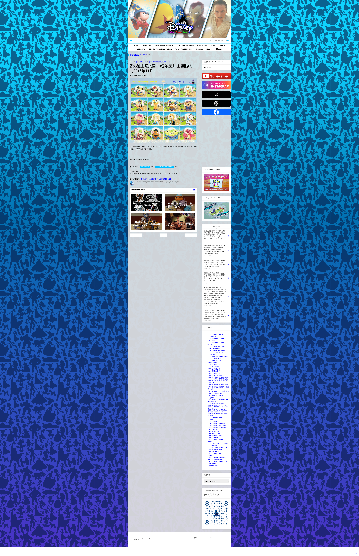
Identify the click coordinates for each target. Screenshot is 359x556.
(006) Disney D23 (214, 358)
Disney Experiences (186, 45)
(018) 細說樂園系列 (214, 394)
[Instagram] (213, 40)
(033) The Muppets (214, 435)
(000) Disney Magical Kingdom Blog (215, 335)
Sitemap (212, 538)
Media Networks (202, 45)
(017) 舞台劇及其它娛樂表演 (218, 391)
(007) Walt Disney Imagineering (214, 361)
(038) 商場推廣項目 (214, 449)
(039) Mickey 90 (213, 451)
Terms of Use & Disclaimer (183, 49)
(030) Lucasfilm (213, 430)
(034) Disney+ (212, 437)
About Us (209, 49)
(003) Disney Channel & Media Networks (216, 347)
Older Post (191, 235)
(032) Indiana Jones (214, 433)
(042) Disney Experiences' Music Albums (217, 462)
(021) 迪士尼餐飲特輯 (215, 404)
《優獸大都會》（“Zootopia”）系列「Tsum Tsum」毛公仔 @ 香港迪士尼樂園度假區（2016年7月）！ (146, 224)
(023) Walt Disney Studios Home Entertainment (217, 411)
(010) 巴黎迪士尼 (213, 369)
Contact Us (199, 49)
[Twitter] (216, 40)
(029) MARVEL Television (217, 428)
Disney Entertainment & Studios (164, 45)
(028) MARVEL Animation (217, 426)
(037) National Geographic (217, 447)
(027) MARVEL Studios (216, 424)
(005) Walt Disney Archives (217, 356)
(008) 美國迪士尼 (213, 364)
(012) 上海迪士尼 (213, 373)
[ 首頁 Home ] (196, 538)
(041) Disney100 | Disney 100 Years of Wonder (216, 458)
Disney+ (213, 45)
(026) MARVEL (213, 422)
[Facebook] (210, 40)
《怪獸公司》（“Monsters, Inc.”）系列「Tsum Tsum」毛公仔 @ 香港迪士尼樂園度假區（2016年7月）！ (179, 205)
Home (137, 45)
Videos (220, 49)
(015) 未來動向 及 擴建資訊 (217, 385)
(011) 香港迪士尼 (141, 62)
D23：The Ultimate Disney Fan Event (160, 49)
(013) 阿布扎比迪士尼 (215, 376)
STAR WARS (141, 49)
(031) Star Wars (213, 431)
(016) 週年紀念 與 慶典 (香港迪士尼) (160, 62)
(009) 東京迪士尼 (213, 367)
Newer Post (135, 235)
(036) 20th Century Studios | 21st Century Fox (217, 444)
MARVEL (222, 45)
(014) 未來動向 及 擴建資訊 (217, 378)
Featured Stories (213, 465)
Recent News (147, 45)
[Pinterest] (219, 40)
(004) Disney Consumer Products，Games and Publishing (216, 352)
